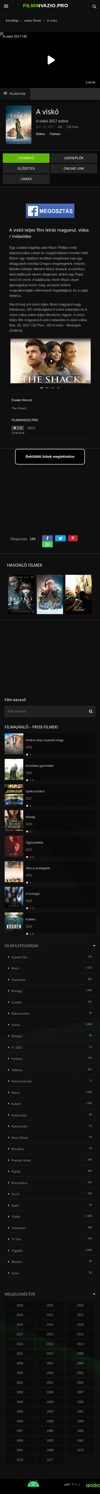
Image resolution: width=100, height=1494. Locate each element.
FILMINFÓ (26, 158)
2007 (50, 1363)
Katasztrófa (19, 1126)
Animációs (18, 980)
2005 (20, 1373)
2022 (50, 1315)
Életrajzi (16, 1036)
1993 (20, 1411)
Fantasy (55, 134)
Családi (16, 1002)
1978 (20, 1460)
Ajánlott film (19, 957)
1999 (20, 1392)
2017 (20, 1334)
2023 (20, 1315)
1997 (80, 1392)
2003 (80, 1373)
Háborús (17, 1070)
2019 (50, 1324)
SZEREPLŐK (73, 158)
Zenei (15, 1273)
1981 (20, 1450)
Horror (15, 1092)
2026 (20, 1305)
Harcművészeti (21, 1081)
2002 (20, 1382)
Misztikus (17, 1149)
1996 (20, 1402)
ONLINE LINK (74, 168)
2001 (50, 1382)
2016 (50, 1334)
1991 (80, 1411)
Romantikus (19, 1183)
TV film (16, 1239)
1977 (50, 1460)
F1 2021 (16, 1047)
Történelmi (18, 1228)
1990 (20, 1421)
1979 (80, 1450)
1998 (50, 1392)
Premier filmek (21, 1160)
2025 (50, 1305)
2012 (80, 1344)
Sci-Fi (15, 1194)
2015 (80, 1334)
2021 (80, 1315)
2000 (80, 1382)
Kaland (16, 1104)
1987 (20, 1431)
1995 (50, 1402)
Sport (15, 1205)
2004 (50, 1373)
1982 (80, 1440)
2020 (20, 1324)
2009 (80, 1353)
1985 (80, 1431)
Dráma (40, 134)
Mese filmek (19, 1138)
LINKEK (26, 179)
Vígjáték (17, 1250)
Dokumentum (20, 1013)
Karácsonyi (19, 1115)
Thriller (15, 1216)
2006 (80, 1363)
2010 (50, 1353)
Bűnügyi (16, 991)
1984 (20, 1440)
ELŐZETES (26, 168)
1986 (50, 1431)
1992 (50, 1411)
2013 (50, 1344)
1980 (50, 1450)
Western (17, 1262)
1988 (80, 1421)
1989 (50, 1421)
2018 (80, 1324)
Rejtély (16, 1171)
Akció (15, 968)
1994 (80, 1402)
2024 (80, 1305)
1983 (50, 1440)
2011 (20, 1353)
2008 (20, 1363)
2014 (20, 1344)
